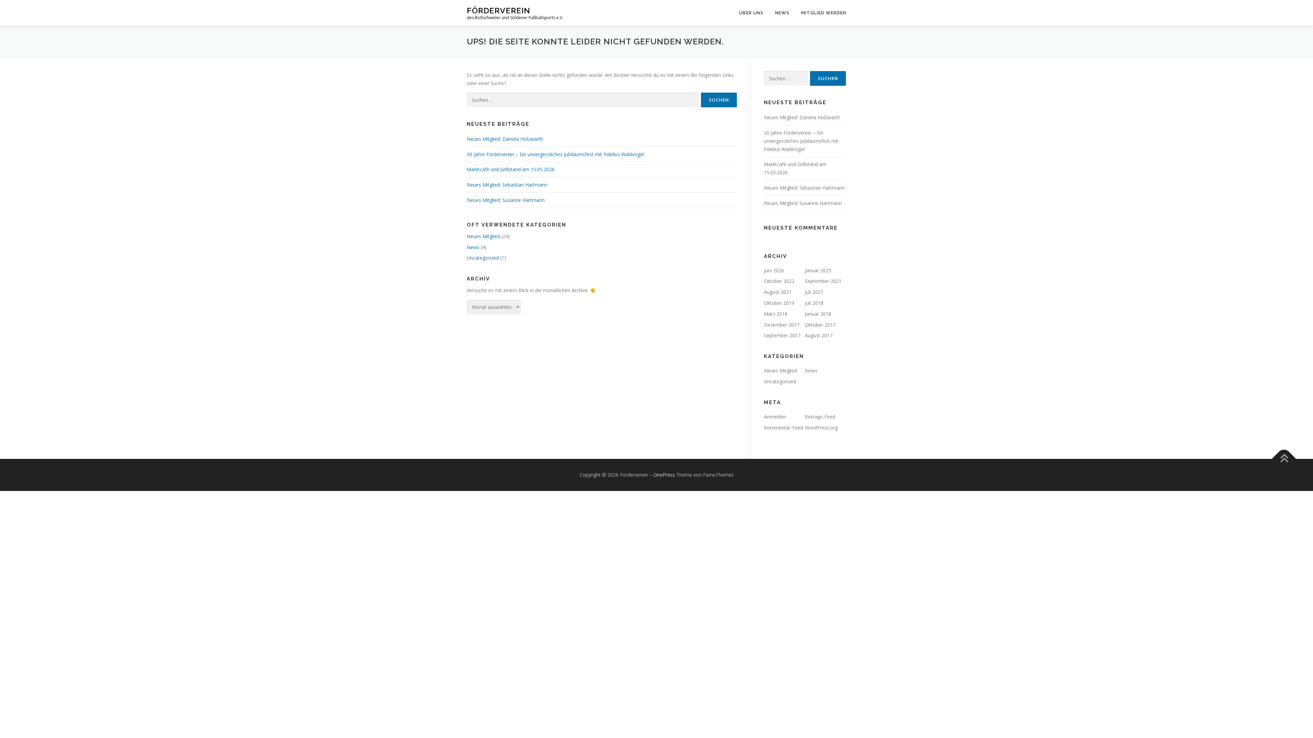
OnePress (664, 475)
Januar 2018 (818, 314)
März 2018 (775, 314)
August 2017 (819, 335)
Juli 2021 (814, 292)
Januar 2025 (818, 270)
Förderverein (498, 10)
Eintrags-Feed (820, 416)
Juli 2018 (814, 303)
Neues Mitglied (483, 236)
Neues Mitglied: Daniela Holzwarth (505, 139)
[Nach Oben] (1284, 459)
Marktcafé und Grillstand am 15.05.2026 (511, 169)
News (782, 12)
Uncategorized (483, 258)
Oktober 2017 (820, 325)
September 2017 (782, 335)
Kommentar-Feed (783, 427)
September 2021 (823, 281)
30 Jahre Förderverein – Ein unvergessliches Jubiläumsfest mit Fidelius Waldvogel (555, 154)
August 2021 (778, 292)
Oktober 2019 (779, 303)
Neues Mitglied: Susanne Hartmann (506, 200)
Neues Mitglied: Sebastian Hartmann (507, 184)
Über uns (751, 12)
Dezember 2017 (781, 325)
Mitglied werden (823, 12)
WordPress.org (821, 427)
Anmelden (775, 416)
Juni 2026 (774, 270)
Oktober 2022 (779, 281)
